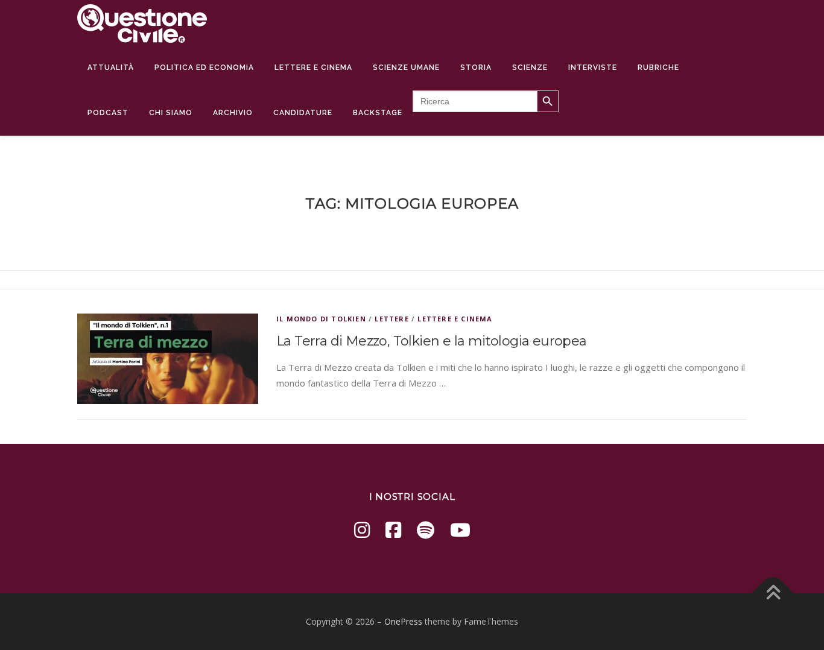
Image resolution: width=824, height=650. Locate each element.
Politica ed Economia (204, 67)
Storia (476, 67)
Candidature (302, 113)
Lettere (391, 318)
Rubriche (658, 67)
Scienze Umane (406, 67)
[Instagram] (362, 529)
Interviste (592, 67)
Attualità (110, 67)
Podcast (107, 113)
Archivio (233, 113)
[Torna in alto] (773, 593)
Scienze (530, 67)
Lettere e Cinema (313, 67)
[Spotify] (425, 529)
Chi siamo (170, 113)
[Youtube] (460, 529)
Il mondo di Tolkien (321, 318)
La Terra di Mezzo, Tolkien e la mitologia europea (431, 341)
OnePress (403, 621)
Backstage (377, 113)
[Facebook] (393, 529)
